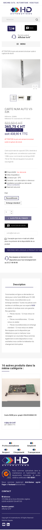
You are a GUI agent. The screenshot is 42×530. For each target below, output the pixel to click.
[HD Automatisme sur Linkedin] (8, 525)
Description (19, 284)
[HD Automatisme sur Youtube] (3, 525)
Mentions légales (7, 520)
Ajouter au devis (16, 225)
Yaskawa (11, 484)
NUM (33, 305)
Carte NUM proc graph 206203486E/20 (20, 415)
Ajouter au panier (19, 218)
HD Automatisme (14, 518)
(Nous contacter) (13, 185)
